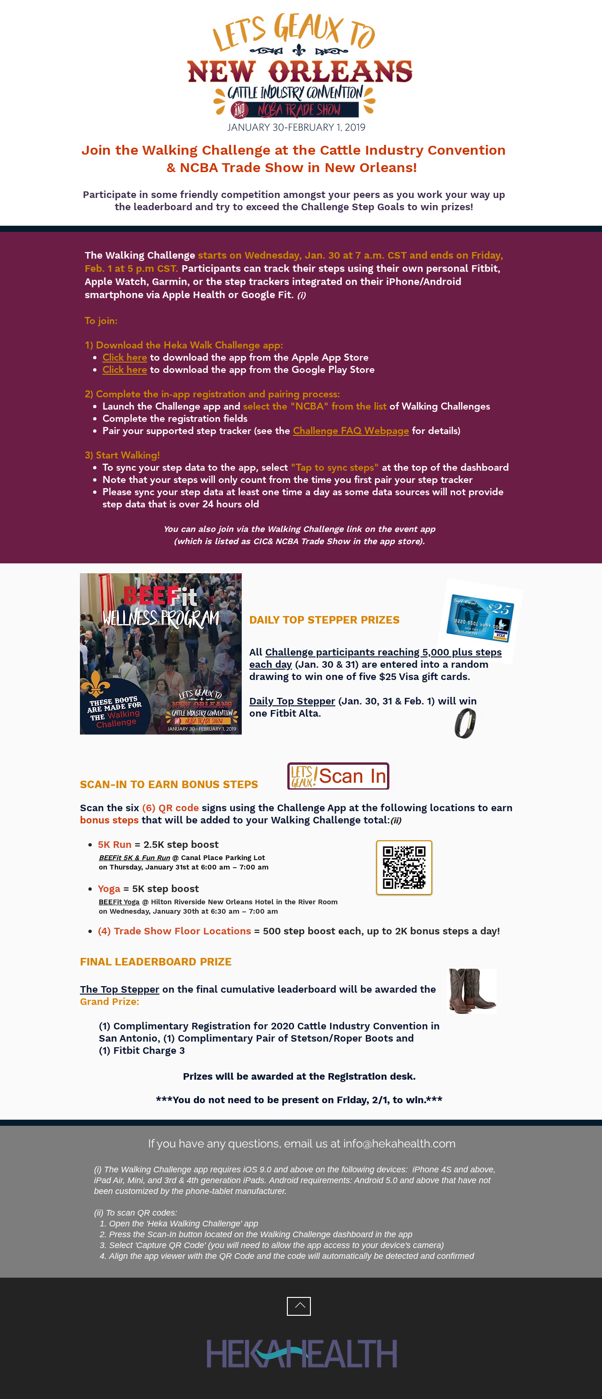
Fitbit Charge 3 (149, 1050)
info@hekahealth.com (399, 1143)
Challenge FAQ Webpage (351, 430)
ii (395, 820)
